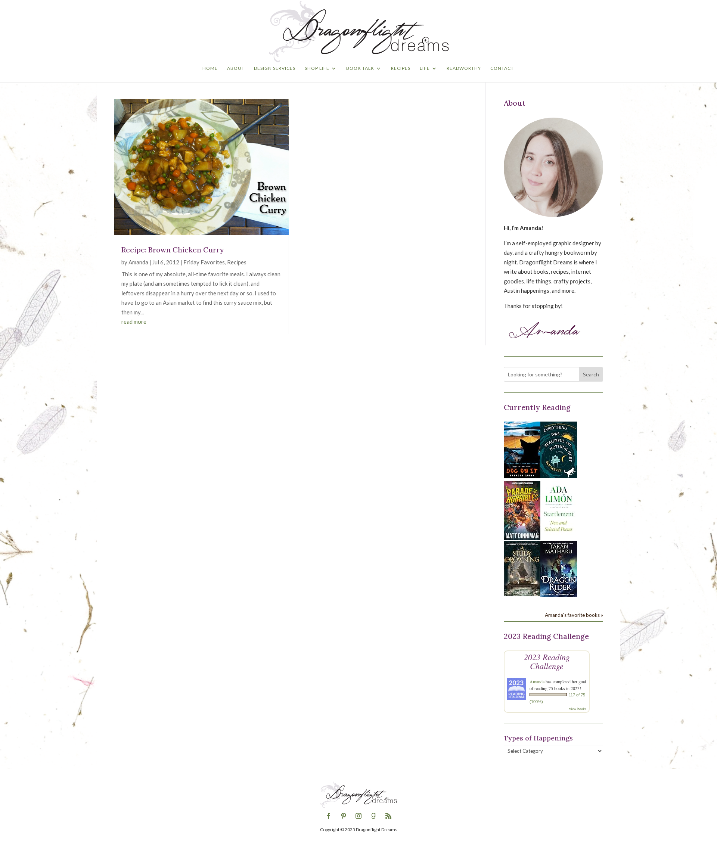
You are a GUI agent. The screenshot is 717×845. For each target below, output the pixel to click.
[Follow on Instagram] (358, 816)
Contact (502, 68)
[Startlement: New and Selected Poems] (558, 535)
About (236, 68)
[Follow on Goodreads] (373, 816)
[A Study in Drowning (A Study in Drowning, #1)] (522, 594)
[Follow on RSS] (388, 816)
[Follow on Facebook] (329, 816)
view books (577, 708)
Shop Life (317, 68)
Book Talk (360, 68)
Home (210, 68)
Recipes (400, 68)
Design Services (274, 68)
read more (133, 321)
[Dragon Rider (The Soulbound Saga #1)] (558, 594)
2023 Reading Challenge (547, 661)
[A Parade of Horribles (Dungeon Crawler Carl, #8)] (522, 537)
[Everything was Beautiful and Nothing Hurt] (558, 475)
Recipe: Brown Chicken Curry (172, 249)
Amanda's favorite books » (574, 615)
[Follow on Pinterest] (344, 816)
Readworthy (464, 68)
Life (425, 68)
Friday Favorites (204, 262)
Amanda (138, 262)
